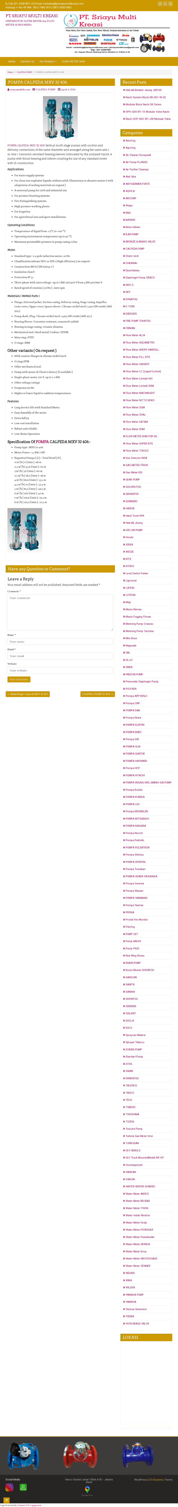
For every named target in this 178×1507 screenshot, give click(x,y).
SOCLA (130, 1020)
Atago (129, 205)
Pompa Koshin (134, 789)
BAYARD (130, 219)
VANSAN (131, 1172)
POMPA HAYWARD (136, 761)
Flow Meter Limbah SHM (140, 385)
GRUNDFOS (132, 494)
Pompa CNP (133, 703)
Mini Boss (131, 638)
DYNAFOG (131, 299)
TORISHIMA (132, 1114)
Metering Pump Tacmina (140, 631)
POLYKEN (131, 688)
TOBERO (130, 1107)
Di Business (157, 1479)
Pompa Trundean (135, 869)
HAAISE (130, 508)
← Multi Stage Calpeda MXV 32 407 (27, 694)
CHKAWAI (131, 263)
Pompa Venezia (135, 883)
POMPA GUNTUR (135, 753)
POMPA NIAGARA (136, 825)
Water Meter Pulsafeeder (140, 1237)
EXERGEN (131, 313)
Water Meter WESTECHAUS (141, 1258)
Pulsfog (130, 926)
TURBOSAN (132, 1143)
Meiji (128, 602)
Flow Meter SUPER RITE (139, 443)
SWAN (129, 1071)
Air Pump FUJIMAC (137, 162)
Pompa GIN (132, 739)
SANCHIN (131, 977)
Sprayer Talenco (135, 1042)
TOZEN (130, 1121)
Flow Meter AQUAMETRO (140, 342)
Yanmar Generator (136, 1309)
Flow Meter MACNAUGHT (140, 393)
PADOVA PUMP (134, 674)
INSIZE (130, 551)
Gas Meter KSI (134, 472)
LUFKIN (130, 587)
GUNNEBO (131, 501)
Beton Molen (133, 227)
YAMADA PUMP (135, 1294)
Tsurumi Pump (134, 1128)
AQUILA (130, 191)
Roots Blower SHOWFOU (140, 970)
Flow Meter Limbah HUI (139, 378)
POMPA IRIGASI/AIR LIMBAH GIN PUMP (148, 782)
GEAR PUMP (133, 479)
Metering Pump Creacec (139, 623)
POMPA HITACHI (135, 775)
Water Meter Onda (136, 1222)
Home (11, 61)
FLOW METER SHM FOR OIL (141, 436)
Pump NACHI (133, 941)
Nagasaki (131, 645)
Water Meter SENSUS (138, 1244)
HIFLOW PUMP (134, 530)
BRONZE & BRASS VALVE (140, 241)
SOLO (129, 1027)
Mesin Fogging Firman (138, 616)
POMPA (42, 442)
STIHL (129, 1064)
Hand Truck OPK (135, 515)
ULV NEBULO (133, 1150)
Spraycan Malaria (135, 1035)
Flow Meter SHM (135, 429)
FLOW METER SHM (73, 61)
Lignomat (131, 580)
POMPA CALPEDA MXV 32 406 (26, 145)
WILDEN (130, 1287)
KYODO (130, 566)
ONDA (129, 667)
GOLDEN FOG (133, 486)
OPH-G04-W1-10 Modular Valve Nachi (147, 111)
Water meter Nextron (138, 1215)
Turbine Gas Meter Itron (139, 1136)
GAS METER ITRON (137, 465)
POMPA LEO (133, 804)
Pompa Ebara (133, 717)
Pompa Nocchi (134, 833)
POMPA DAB (133, 710)
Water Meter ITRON (137, 1208)
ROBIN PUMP (133, 963)
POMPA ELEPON (135, 724)
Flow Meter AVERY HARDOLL (142, 349)
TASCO (130, 1092)
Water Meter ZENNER (138, 1265)
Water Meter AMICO (137, 1193)
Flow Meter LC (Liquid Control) (143, 371)
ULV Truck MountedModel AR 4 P (145, 1157)
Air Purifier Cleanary (137, 169)
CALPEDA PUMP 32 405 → (97, 694)
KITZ (128, 559)
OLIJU (129, 660)
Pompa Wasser (134, 890)
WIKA (129, 1280)
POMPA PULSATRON (137, 847)
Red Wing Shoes (135, 955)
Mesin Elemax (133, 609)
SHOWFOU (132, 998)
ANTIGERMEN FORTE (138, 183)
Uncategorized (134, 1164)
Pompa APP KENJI (136, 696)
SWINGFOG (132, 1078)
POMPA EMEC (134, 732)
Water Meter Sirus (136, 1251)
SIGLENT (131, 1013)
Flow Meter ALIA (135, 335)
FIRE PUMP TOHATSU (138, 320)
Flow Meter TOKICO (137, 450)
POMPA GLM (133, 746)
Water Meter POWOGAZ (139, 1229)
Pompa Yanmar (134, 905)
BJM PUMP (132, 234)
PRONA (130, 912)
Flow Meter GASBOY (137, 364)
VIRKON (130, 1179)
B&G (128, 212)
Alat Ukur (131, 176)
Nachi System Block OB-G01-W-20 (146, 97)
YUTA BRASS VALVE (137, 1323)
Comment (14, 591)
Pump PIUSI (132, 948)
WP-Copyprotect (33, 1505)
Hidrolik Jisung (134, 522)
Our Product (47, 61)
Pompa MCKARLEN (137, 811)
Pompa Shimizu (135, 854)
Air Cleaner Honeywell (138, 155)
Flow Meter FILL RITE (138, 357)
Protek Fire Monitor (137, 919)
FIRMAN (130, 328)
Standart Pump (134, 1056)
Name (11, 635)
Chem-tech (132, 256)
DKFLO (130, 284)
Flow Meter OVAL (136, 414)
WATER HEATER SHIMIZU (140, 1186)
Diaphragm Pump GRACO (140, 277)
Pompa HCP (133, 768)
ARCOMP (131, 198)
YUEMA (130, 1316)
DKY (128, 292)
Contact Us (27, 61)
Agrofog (130, 147)
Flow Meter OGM (135, 407)
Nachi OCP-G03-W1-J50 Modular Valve (148, 118)
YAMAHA (131, 1301)
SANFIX (130, 984)
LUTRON (130, 595)
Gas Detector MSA (136, 458)
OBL (128, 652)
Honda (129, 537)
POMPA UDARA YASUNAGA (141, 876)
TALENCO (131, 1085)
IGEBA (129, 544)
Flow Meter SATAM (137, 421)
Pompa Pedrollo (135, 840)
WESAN (130, 1273)
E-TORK (130, 306)
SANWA (130, 991)
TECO (129, 1099)
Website (12, 663)
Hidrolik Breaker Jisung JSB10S (144, 90)
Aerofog (130, 140)
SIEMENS (131, 1006)
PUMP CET (132, 934)
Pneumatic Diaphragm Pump (142, 681)
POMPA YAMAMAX (136, 898)
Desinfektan (132, 270)
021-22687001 (22, 3)
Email (11, 649)
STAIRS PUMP (134, 1049)
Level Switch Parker (137, 573)
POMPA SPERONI (135, 862)
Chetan (20, 1505)
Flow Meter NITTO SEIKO (140, 400)
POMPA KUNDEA (135, 797)
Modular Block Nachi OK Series (143, 104)
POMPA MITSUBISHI (137, 818)
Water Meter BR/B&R (138, 1200)
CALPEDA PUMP (24, 72)
